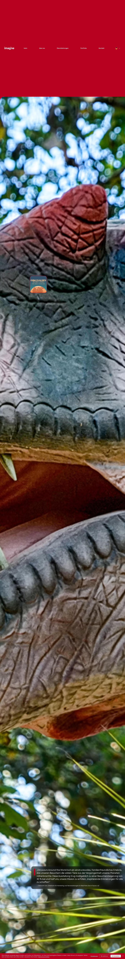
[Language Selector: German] (117, 48)
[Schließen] (123, 956)
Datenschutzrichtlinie (43, 957)
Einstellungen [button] (94, 956)
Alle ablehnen (104, 956)
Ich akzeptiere (115, 956)
